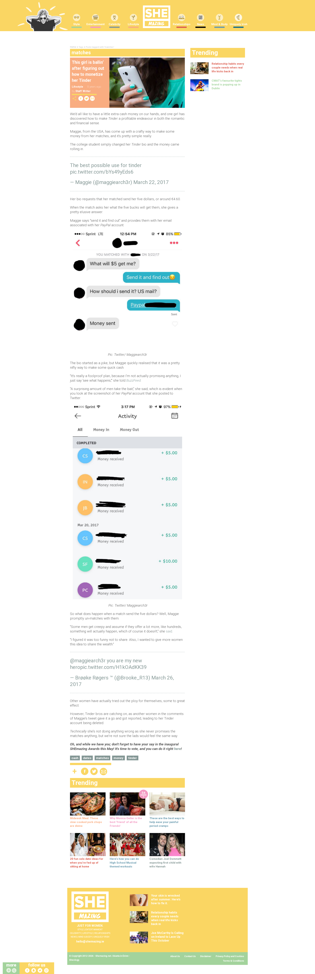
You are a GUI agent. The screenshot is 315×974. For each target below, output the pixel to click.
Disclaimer (205, 956)
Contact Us (190, 956)
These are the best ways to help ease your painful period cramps (166, 822)
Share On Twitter (86, 98)
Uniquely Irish (238, 24)
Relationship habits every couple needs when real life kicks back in (228, 67)
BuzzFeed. (133, 380)
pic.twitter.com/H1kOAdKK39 (113, 667)
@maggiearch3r (88, 661)
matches (102, 758)
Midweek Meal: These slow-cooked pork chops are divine (86, 822)
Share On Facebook (80, 98)
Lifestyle (133, 24)
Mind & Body (219, 24)
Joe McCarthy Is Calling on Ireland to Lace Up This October (167, 936)
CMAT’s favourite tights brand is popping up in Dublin (227, 84)
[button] (14, 970)
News (200, 24)
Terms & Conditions (233, 961)
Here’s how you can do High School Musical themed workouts (124, 862)
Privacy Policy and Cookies (230, 956)
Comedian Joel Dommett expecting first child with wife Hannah (165, 862)
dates (87, 758)
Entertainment (95, 24)
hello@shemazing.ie (90, 941)
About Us (175, 956)
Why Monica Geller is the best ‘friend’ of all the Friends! (126, 822)
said (169, 631)
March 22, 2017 (151, 182)
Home (73, 47)
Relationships (181, 24)
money (118, 758)
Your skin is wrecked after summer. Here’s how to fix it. (165, 899)
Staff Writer (83, 91)
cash (74, 758)
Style (76, 24)
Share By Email (92, 98)
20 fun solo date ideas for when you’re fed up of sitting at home (86, 862)
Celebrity (114, 24)
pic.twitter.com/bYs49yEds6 (101, 172)
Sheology (74, 960)
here (177, 749)
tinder (132, 758)
